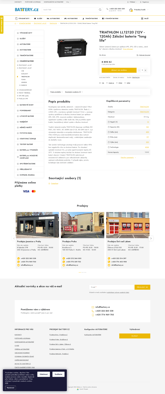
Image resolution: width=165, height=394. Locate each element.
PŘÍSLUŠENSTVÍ (26, 169)
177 (147, 137)
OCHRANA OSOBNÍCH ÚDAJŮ (24, 356)
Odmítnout (44, 374)
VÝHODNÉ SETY (26, 33)
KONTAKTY (18, 2)
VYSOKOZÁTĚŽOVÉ (25, 90)
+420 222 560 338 (117, 9)
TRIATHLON (25, 77)
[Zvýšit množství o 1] (145, 70)
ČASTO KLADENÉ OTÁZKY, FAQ (25, 367)
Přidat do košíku (119, 70)
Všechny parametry (127, 157)
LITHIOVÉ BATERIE (27, 116)
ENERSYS (24, 85)
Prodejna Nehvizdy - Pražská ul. (59, 354)
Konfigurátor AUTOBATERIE (92, 335)
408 (147, 132)
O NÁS (17, 346)
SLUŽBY (23, 39)
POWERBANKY (25, 110)
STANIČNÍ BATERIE (27, 61)
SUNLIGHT (24, 74)
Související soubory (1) (73, 92)
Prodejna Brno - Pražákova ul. (59, 335)
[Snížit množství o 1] (139, 70)
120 (147, 127)
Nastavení (10, 388)
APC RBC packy (24, 96)
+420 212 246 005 (73, 258)
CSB (22, 71)
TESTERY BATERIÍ (26, 144)
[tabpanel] (37, 240)
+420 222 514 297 (118, 258)
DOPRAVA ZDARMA (27, 175)
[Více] (144, 18)
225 (147, 142)
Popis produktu (55, 92)
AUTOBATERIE (25, 44)
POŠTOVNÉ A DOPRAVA (33, 2)
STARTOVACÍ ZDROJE (28, 139)
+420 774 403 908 (119, 262)
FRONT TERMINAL (24, 93)
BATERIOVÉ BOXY (26, 105)
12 (148, 122)
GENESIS (24, 82)
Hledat (100, 9)
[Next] (151, 238)
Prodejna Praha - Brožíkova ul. (59, 339)
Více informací (128, 49)
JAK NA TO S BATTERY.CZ (23, 364)
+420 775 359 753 (73, 262)
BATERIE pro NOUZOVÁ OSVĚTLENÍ (29, 157)
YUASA (23, 79)
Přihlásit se (142, 287)
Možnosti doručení (144, 55)
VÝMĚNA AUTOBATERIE (22, 349)
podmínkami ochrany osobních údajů (118, 292)
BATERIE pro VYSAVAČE (29, 150)
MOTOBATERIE (25, 50)
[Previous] (14, 238)
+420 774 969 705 (28, 262)
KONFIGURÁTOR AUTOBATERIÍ (53, 2)
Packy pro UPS (23, 99)
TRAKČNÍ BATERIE (26, 55)
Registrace (146, 2)
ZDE (6, 383)
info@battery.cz (27, 265)
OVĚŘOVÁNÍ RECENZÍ (22, 360)
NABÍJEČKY (24, 122)
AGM (147, 147)
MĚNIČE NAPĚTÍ (26, 127)
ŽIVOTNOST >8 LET (25, 68)
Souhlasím (58, 374)
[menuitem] (24, 18)
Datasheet (54, 183)
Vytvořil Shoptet (84, 389)
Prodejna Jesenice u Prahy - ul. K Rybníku (62, 349)
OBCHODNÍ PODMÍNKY (22, 353)
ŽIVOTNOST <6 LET (25, 65)
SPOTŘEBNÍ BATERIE (27, 164)
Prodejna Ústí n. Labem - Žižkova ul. (60, 344)
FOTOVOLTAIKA (26, 133)
